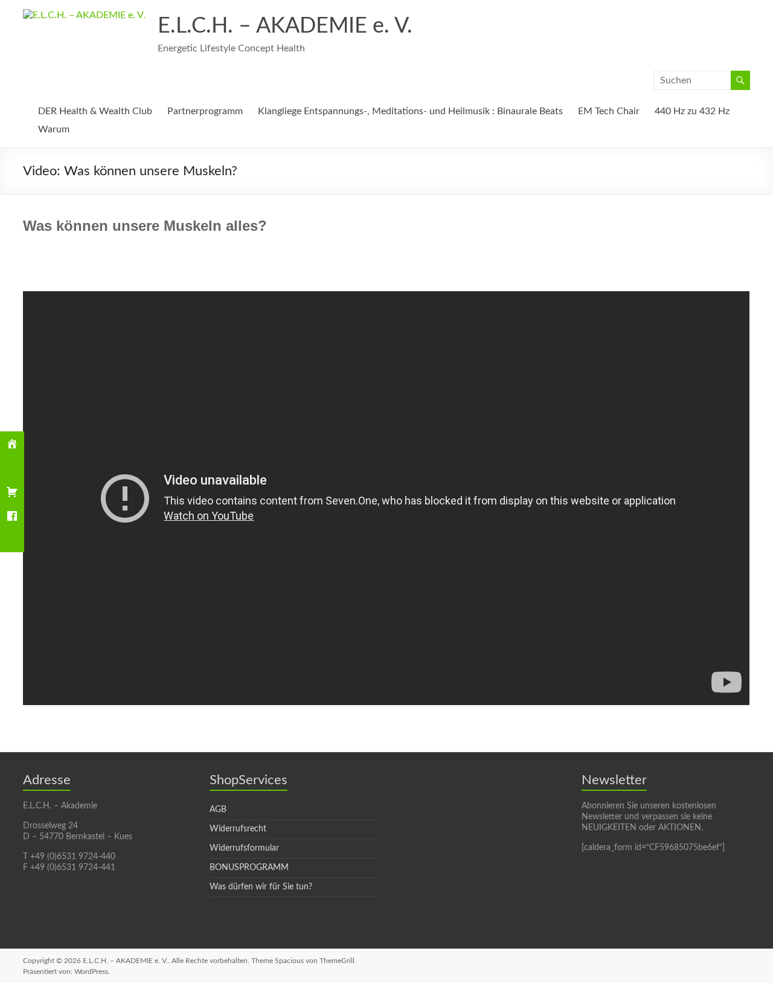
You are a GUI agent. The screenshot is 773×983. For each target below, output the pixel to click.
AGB (218, 809)
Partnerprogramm (205, 111)
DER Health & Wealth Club (95, 111)
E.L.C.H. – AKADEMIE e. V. (285, 26)
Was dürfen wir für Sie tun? (261, 887)
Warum (53, 129)
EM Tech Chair (609, 111)
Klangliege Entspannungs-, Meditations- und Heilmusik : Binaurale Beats (410, 111)
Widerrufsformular (244, 848)
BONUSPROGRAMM (249, 867)
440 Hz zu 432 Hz (692, 111)
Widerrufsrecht (238, 829)
